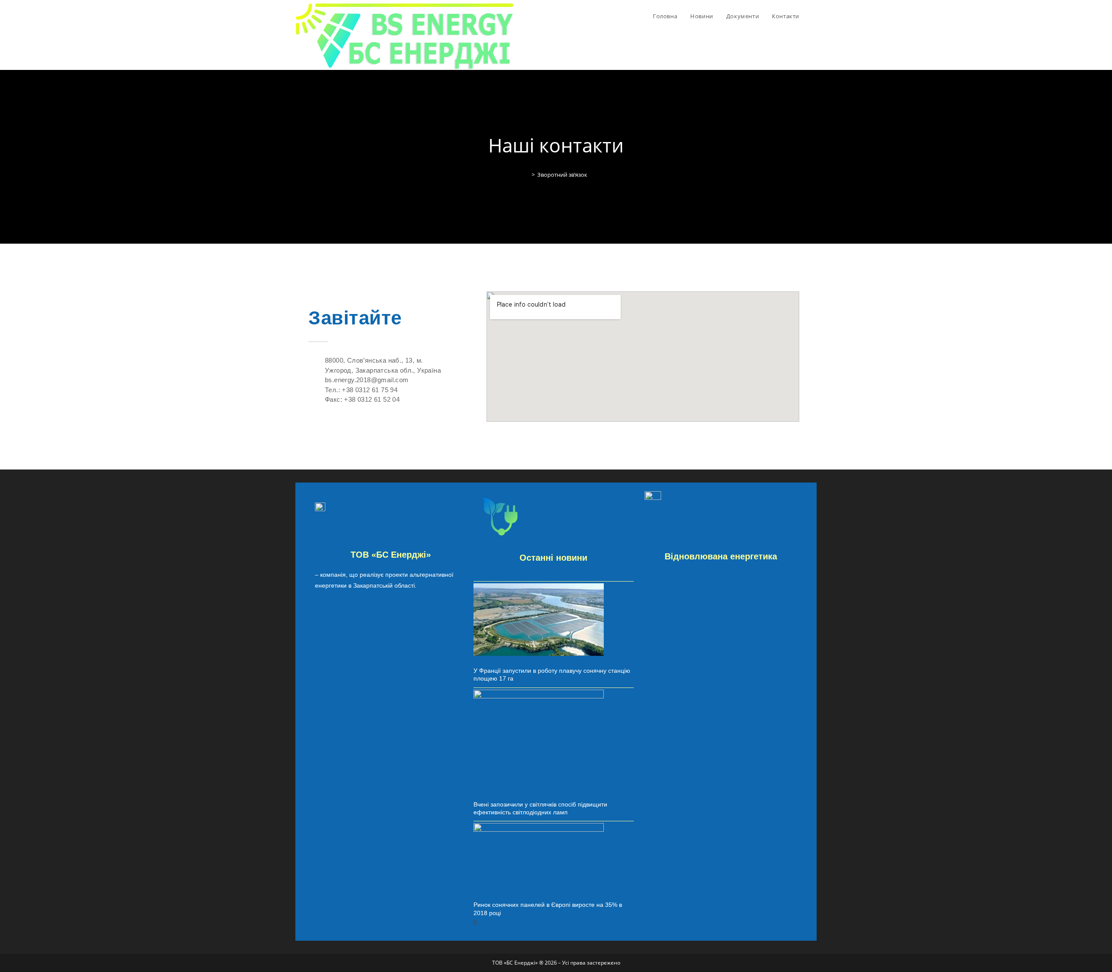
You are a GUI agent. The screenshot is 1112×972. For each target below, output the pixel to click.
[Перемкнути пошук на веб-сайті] (814, 16)
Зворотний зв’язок (562, 175)
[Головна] (527, 175)
